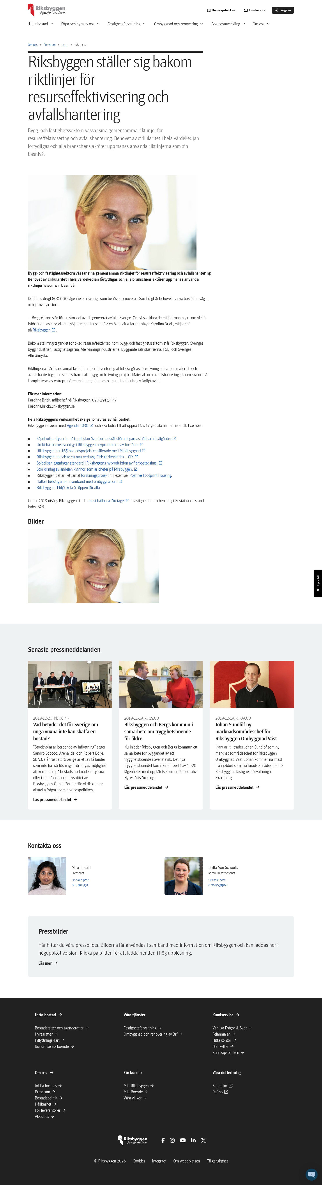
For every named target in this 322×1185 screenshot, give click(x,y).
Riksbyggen (42, 330)
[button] (93, 566)
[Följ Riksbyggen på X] (203, 1140)
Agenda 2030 (77, 425)
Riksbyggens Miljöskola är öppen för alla (68, 487)
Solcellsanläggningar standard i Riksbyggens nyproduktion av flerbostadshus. (97, 463)
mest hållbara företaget (106, 500)
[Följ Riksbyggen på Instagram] (172, 1140)
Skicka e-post (80, 880)
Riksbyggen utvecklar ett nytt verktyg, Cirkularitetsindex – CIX (85, 456)
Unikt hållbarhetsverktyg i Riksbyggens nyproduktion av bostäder (88, 444)
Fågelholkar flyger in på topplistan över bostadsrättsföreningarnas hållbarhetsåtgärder (104, 438)
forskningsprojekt (94, 475)
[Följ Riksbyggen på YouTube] (183, 1140)
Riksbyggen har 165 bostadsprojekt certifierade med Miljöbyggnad (89, 450)
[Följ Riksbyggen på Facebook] (163, 1140)
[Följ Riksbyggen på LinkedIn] (193, 1140)
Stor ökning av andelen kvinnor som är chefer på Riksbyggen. (85, 469)
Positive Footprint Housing (150, 475)
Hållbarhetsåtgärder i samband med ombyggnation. (77, 481)
